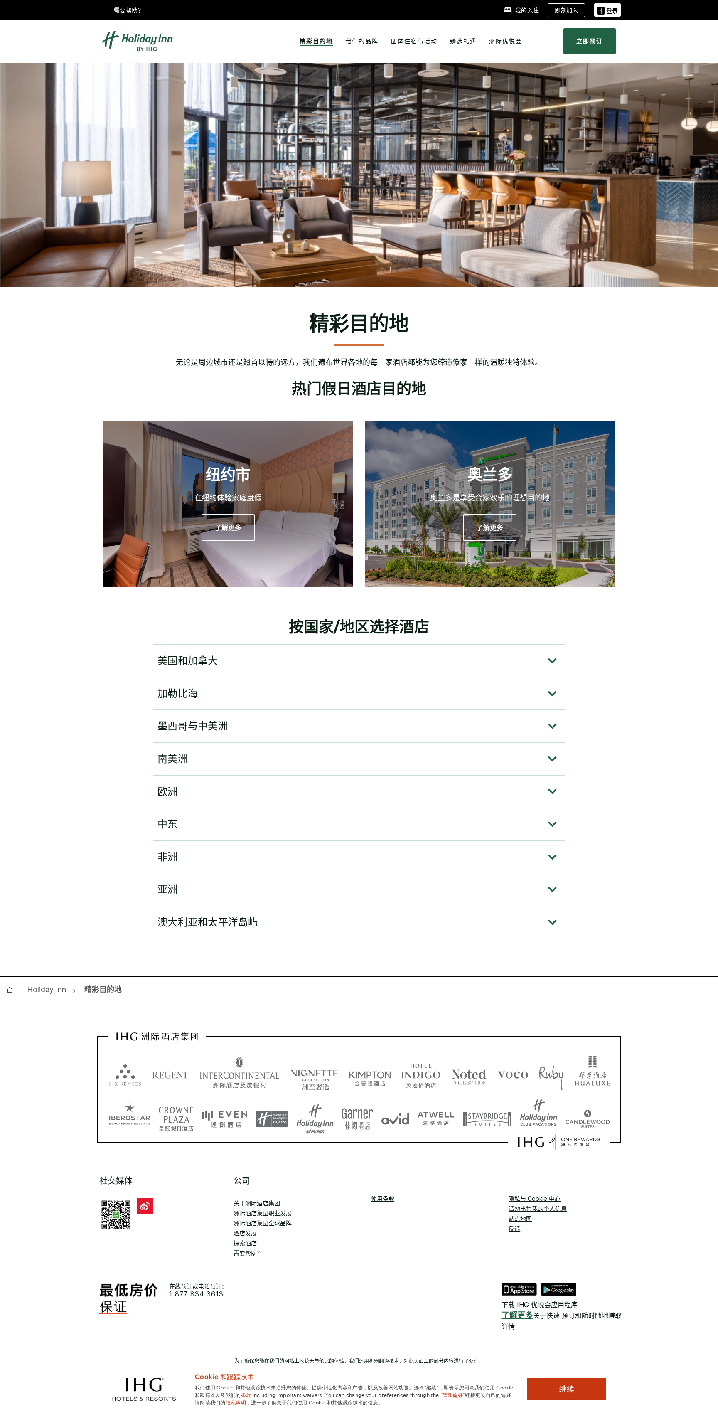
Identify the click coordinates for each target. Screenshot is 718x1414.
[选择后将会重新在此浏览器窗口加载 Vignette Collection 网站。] (314, 1072)
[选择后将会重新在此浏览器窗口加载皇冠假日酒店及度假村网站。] (176, 1116)
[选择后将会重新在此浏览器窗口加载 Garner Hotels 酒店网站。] (357, 1116)
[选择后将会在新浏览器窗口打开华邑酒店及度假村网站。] (592, 1074)
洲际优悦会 (505, 40)
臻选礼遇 (463, 40)
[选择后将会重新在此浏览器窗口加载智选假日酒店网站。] (272, 1116)
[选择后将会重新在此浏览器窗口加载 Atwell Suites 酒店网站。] (436, 1116)
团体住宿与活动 (414, 40)
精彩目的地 (316, 40)
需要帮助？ (248, 1252)
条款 (246, 1394)
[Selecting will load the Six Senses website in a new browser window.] (125, 1074)
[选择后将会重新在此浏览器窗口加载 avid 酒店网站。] (395, 1116)
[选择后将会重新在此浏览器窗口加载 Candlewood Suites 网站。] (588, 1116)
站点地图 (520, 1218)
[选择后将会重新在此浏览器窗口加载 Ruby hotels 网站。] (551, 1074)
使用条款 (382, 1198)
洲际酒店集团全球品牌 (263, 1223)
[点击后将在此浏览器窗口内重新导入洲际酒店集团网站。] (157, 1036)
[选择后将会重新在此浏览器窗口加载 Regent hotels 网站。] (170, 1074)
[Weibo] (145, 1206)
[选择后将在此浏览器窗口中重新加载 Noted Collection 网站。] (469, 1074)
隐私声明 (236, 1402)
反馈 (514, 1228)
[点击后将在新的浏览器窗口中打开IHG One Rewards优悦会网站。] (559, 1142)
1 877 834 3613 (196, 1294)
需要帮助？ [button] (129, 10)
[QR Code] (116, 1214)
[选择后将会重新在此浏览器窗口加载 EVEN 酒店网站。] (225, 1116)
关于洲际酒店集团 (257, 1203)
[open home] (13, 990)
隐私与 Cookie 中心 (535, 1198)
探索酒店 (245, 1242)
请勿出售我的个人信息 (538, 1208)
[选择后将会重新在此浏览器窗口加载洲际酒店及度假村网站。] (239, 1074)
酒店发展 (245, 1233)
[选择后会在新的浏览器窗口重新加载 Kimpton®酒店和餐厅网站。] (370, 1074)
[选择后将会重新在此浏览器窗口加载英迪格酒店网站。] (421, 1074)
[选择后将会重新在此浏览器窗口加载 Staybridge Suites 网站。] (487, 1116)
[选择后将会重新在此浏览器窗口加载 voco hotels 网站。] (513, 1074)
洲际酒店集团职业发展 (263, 1213)
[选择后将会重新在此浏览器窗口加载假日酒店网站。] (315, 1116)
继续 (566, 1389)
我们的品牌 (362, 40)
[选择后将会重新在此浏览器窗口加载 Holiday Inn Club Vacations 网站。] (538, 1116)
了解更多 (517, 1315)
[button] (607, 9)
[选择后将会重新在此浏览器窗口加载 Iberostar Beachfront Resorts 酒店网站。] (129, 1116)
